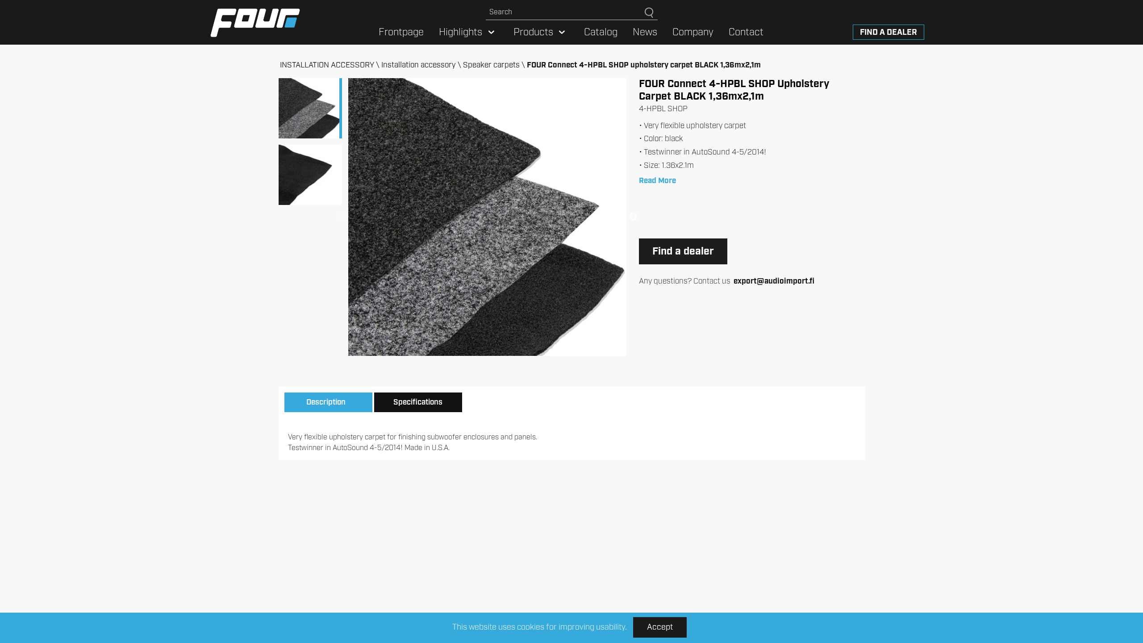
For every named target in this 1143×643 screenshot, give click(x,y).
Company (692, 32)
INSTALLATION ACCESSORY (327, 65)
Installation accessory (418, 65)
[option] (487, 217)
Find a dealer (888, 32)
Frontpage (401, 32)
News (645, 32)
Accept (660, 627)
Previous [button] (341, 217)
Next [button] (633, 217)
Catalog (600, 32)
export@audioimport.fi (774, 281)
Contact (746, 32)
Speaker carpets (491, 65)
